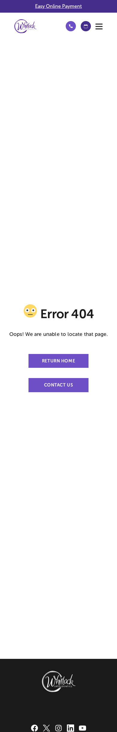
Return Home (58, 360)
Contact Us (58, 385)
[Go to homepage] (34, 26)
